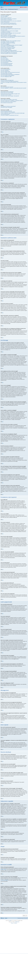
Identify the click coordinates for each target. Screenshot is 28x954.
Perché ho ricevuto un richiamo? (6, 49)
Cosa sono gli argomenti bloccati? (6, 64)
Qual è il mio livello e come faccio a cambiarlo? (8, 35)
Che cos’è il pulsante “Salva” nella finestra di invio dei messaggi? (11, 51)
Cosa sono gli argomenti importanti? (6, 63)
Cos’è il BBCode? (3, 57)
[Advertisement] (14, 939)
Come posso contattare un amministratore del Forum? (9, 115)
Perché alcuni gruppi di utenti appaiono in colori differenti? (10, 74)
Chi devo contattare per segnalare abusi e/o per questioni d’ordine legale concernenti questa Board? (12, 114)
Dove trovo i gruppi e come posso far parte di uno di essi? (10, 72)
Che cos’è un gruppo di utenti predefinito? (7, 75)
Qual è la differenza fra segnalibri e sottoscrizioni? (9, 99)
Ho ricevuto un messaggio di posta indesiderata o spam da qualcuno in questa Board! (13, 83)
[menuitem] (2, 7)
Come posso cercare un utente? (6, 94)
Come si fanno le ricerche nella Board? (7, 91)
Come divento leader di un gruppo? (6, 73)
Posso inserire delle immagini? (6, 60)
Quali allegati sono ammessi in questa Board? (8, 106)
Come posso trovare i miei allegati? (6, 107)
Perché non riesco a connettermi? (6, 19)
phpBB (10, 920)
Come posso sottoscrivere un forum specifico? (8, 101)
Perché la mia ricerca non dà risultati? (7, 92)
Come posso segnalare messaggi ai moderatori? (9, 50)
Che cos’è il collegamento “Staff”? (6, 76)
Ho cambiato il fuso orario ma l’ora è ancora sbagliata (9, 30)
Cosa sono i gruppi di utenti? (5, 71)
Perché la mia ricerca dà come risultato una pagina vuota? (10, 93)
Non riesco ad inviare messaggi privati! (7, 80)
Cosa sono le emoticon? (5, 59)
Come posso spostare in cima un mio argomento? (9, 53)
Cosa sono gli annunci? (4, 62)
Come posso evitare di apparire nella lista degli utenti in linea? (11, 28)
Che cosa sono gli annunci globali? (6, 61)
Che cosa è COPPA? (4, 16)
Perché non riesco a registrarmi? (6, 17)
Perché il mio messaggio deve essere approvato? (9, 52)
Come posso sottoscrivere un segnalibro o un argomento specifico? (12, 100)
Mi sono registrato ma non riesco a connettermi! (8, 18)
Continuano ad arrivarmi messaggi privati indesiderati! (9, 81)
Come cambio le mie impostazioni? (6, 27)
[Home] (14, 3)
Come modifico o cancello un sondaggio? (7, 46)
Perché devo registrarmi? (5, 15)
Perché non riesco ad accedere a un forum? (8, 47)
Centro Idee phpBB (4, 880)
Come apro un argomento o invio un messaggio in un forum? (11, 40)
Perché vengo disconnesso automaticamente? (8, 23)
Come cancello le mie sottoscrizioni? (7, 102)
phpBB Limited (3, 869)
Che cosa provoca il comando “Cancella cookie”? (9, 24)
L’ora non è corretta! (4, 29)
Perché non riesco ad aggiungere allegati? (7, 48)
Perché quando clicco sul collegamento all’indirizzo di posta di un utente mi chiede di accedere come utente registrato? (13, 37)
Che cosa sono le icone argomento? (7, 65)
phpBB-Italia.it (17, 921)
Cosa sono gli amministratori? (5, 69)
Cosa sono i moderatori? (5, 70)
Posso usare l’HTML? (4, 58)
